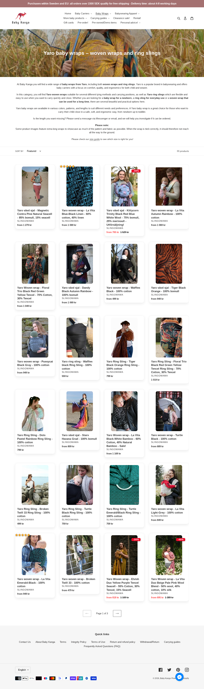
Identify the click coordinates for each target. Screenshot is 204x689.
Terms (63, 642)
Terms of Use (98, 642)
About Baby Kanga (45, 642)
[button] (67, 166)
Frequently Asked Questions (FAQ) (102, 646)
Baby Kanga (165, 678)
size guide (95, 139)
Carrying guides (172, 642)
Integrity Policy (78, 642)
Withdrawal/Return (149, 642)
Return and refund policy (122, 642)
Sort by (19, 151)
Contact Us (25, 642)
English (22, 669)
